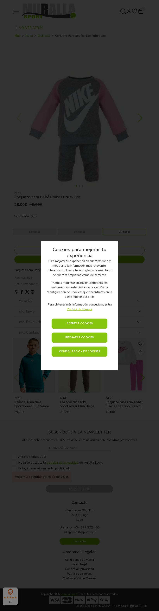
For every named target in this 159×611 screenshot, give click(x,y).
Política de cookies (79, 309)
